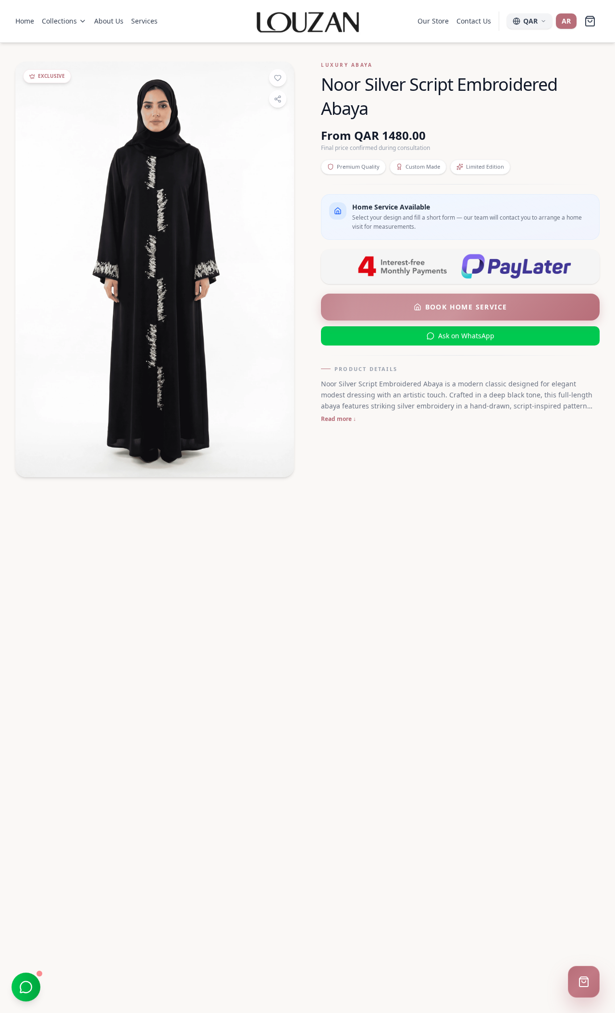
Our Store (433, 20)
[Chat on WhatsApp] (26, 987)
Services (144, 20)
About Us (108, 20)
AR (566, 20)
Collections (59, 20)
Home (24, 20)
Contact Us (473, 20)
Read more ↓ (338, 419)
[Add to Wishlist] (277, 77)
